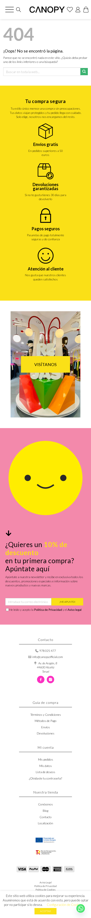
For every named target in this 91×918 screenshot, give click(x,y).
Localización (45, 823)
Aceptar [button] (45, 911)
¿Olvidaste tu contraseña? (45, 778)
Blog (45, 810)
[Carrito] (86, 9)
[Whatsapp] (80, 908)
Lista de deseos (45, 772)
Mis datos (45, 766)
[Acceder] (78, 9)
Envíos (45, 727)
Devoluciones (45, 733)
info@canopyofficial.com (47, 657)
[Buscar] (18, 9)
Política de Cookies (45, 889)
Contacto (46, 817)
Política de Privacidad (48, 609)
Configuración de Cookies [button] (65, 905)
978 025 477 (47, 650)
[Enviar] (84, 71)
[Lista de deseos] (70, 9)
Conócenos (45, 804)
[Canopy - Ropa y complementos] (47, 9)
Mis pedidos (45, 759)
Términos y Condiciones (45, 714)
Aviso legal (74, 609)
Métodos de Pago (46, 721)
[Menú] (9, 9)
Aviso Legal (46, 882)
